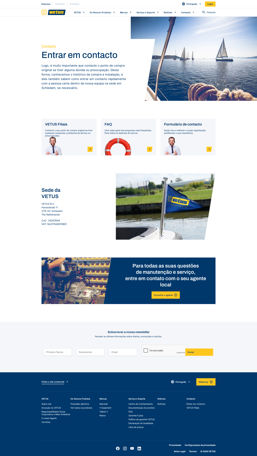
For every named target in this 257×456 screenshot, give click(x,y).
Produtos (74, 4)
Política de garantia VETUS (141, 419)
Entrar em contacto (196, 404)
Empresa (45, 4)
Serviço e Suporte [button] (146, 12)
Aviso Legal (179, 451)
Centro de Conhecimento (140, 404)
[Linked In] (139, 448)
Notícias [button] (168, 12)
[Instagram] (125, 448)
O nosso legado (49, 418)
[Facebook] (118, 448)
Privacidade (175, 445)
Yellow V (103, 411)
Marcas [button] (124, 12)
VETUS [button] (77, 12)
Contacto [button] (186, 12)
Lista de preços (136, 427)
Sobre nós (46, 404)
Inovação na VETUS (51, 407)
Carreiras (60, 4)
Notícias (161, 404)
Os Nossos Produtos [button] (100, 12)
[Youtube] (132, 448)
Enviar (191, 352)
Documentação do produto (141, 407)
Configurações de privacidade (200, 445)
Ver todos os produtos (81, 407)
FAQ (130, 411)
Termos (193, 451)
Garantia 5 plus (135, 415)
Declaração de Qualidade (140, 423)
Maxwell (103, 404)
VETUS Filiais (193, 407)
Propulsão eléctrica (79, 404)
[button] (191, 4)
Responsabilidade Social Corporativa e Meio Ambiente (55, 413)
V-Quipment (105, 407)
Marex (102, 415)
